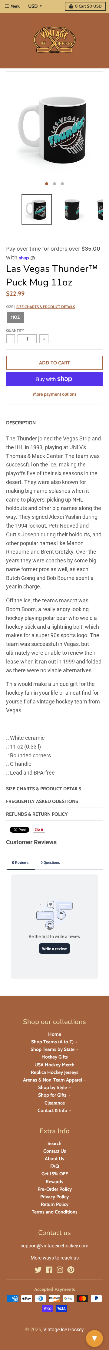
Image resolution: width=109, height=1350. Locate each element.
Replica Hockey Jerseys (54, 1072)
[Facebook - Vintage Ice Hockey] (49, 1269)
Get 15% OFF (54, 1174)
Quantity (15, 330)
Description (21, 423)
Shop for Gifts (52, 1095)
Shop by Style (52, 1087)
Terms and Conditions (55, 1212)
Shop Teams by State (52, 1049)
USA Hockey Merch (54, 1065)
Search (54, 1143)
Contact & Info (52, 1110)
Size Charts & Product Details (45, 307)
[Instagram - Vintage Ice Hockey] (60, 1269)
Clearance (55, 1103)
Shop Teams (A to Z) (52, 1042)
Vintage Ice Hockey (63, 1329)
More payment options (54, 394)
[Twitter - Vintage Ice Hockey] (38, 1269)
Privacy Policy (54, 1197)
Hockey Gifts (54, 1057)
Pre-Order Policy (55, 1189)
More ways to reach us (55, 1258)
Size (40, 307)
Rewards (54, 1181)
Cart (88, 6)
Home (54, 1034)
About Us (54, 1158)
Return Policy (54, 1204)
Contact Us (54, 1151)
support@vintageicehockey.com (54, 1246)
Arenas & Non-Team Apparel (52, 1080)
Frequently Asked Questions (42, 801)
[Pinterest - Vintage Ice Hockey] (70, 1269)
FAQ (54, 1166)
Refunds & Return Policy (37, 814)
